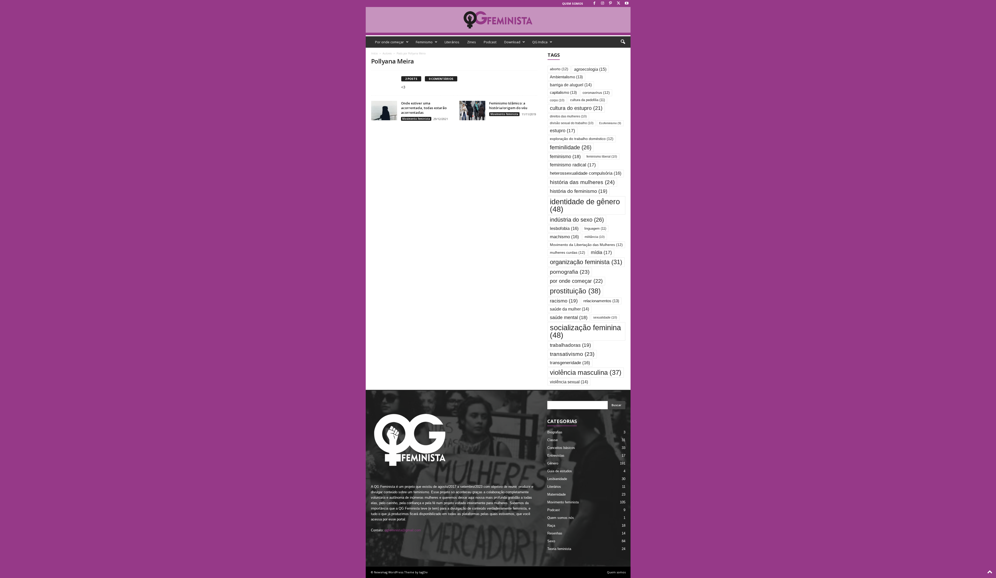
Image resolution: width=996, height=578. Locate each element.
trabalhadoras (570, 345)
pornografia (570, 272)
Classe (552, 440)
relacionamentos (601, 301)
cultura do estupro (576, 108)
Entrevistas (555, 455)
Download (512, 42)
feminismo (565, 156)
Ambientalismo (566, 77)
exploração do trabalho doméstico (581, 139)
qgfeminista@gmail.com (403, 530)
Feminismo (424, 42)
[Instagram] (602, 3)
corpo (557, 100)
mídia (601, 252)
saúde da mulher (569, 309)
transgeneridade (570, 362)
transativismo (572, 354)
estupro (562, 130)
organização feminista (586, 261)
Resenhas (554, 533)
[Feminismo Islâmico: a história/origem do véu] (472, 110)
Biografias (554, 432)
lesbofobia (564, 228)
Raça (551, 525)
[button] (622, 42)
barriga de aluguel (571, 85)
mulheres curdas (567, 253)
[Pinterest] (610, 3)
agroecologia (590, 69)
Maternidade (556, 494)
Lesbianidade (557, 479)
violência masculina (585, 372)
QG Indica (540, 42)
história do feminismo (578, 191)
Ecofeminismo (610, 123)
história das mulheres (582, 182)
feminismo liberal (601, 156)
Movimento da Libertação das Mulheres (586, 245)
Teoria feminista (559, 549)
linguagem (595, 228)
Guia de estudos (559, 471)
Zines (471, 42)
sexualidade (605, 317)
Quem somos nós (560, 518)
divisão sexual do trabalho (571, 123)
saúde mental (568, 317)
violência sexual (569, 382)
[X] (618, 3)
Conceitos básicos (561, 448)
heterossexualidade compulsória (585, 173)
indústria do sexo (577, 219)
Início (374, 53)
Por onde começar (389, 42)
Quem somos (572, 3)
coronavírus (596, 93)
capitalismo (563, 92)
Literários (452, 42)
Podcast (490, 42)
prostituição (575, 291)
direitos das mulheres (568, 116)
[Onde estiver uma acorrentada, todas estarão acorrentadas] (384, 110)
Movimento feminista (416, 119)
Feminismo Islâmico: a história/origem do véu (508, 105)
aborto (559, 69)
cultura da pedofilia (587, 100)
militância (595, 236)
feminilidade (570, 147)
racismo (564, 301)
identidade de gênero (585, 205)
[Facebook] (594, 3)
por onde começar (576, 281)
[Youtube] (627, 3)
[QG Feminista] (498, 20)
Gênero (552, 463)
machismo (564, 236)
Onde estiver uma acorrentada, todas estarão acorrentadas (424, 108)
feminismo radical (573, 164)
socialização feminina (585, 331)
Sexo (551, 541)
